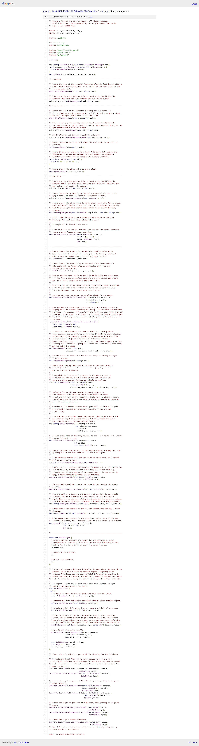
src (103, 11)
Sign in (194, 4)
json (195, 742)
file (90, 17)
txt (189, 742)
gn (44, 11)
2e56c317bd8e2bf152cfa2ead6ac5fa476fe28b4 (74, 11)
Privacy (20, 742)
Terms (26, 742)
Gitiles (14, 742)
